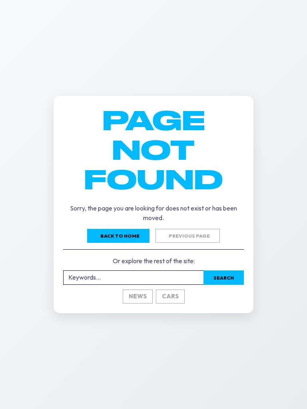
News (138, 296)
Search (223, 278)
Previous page (189, 236)
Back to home (120, 236)
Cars (170, 296)
